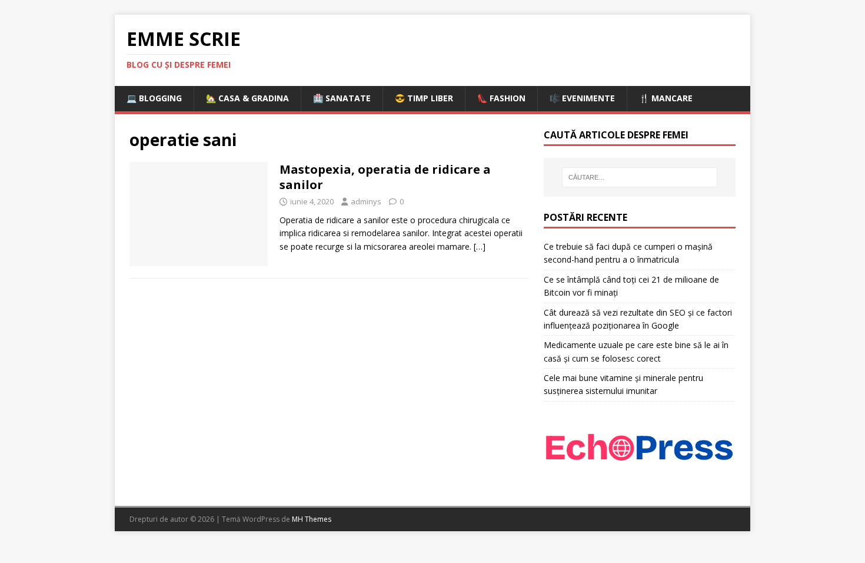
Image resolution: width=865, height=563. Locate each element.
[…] (479, 246)
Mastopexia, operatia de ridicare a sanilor (385, 177)
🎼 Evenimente (582, 98)
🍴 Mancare (666, 98)
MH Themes (311, 519)
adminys (366, 201)
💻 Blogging (154, 98)
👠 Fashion (501, 98)
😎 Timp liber (424, 98)
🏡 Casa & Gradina (247, 98)
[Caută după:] (639, 177)
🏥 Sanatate (342, 98)
